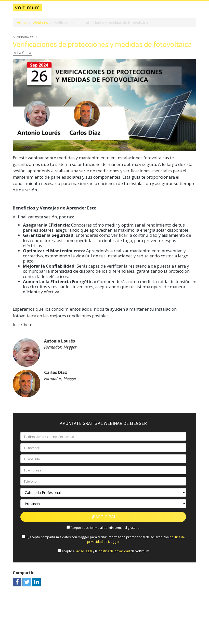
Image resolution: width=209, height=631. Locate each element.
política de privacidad (114, 551)
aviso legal (84, 551)
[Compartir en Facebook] (17, 582)
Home (22, 22)
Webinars (40, 22)
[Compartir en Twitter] (26, 582)
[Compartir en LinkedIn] (36, 582)
